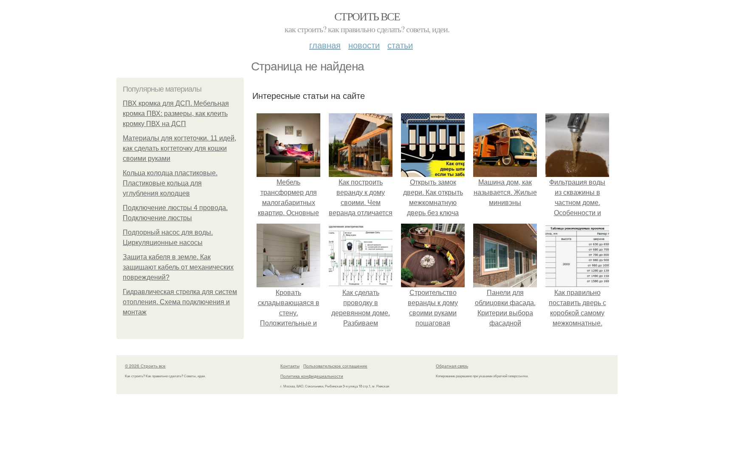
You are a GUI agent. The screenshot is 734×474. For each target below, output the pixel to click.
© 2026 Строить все (145, 366)
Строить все (367, 16)
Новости (364, 45)
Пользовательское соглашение (335, 366)
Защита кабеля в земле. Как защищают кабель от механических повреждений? (178, 267)
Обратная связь (452, 366)
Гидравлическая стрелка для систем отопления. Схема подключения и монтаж (180, 302)
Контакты (289, 366)
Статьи (400, 45)
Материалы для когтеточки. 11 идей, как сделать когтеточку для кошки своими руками (179, 148)
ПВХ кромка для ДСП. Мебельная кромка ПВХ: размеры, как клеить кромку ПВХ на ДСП (176, 113)
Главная (325, 45)
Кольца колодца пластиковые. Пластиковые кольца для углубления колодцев (170, 183)
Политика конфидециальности (311, 376)
